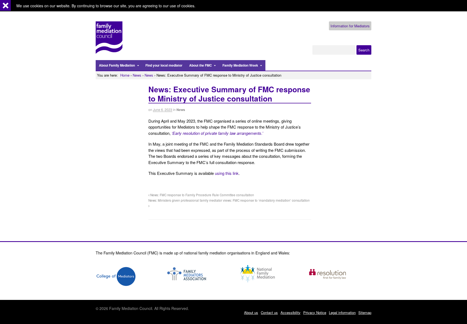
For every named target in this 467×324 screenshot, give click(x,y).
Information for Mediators (350, 25)
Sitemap (364, 312)
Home (124, 75)
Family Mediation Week (240, 65)
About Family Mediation (117, 65)
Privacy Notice (314, 312)
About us (251, 312)
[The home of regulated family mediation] (109, 51)
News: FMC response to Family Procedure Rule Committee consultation (201, 195)
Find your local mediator (163, 65)
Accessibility (291, 312)
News (137, 75)
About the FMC (200, 65)
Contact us (269, 312)
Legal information (342, 312)
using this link (227, 173)
